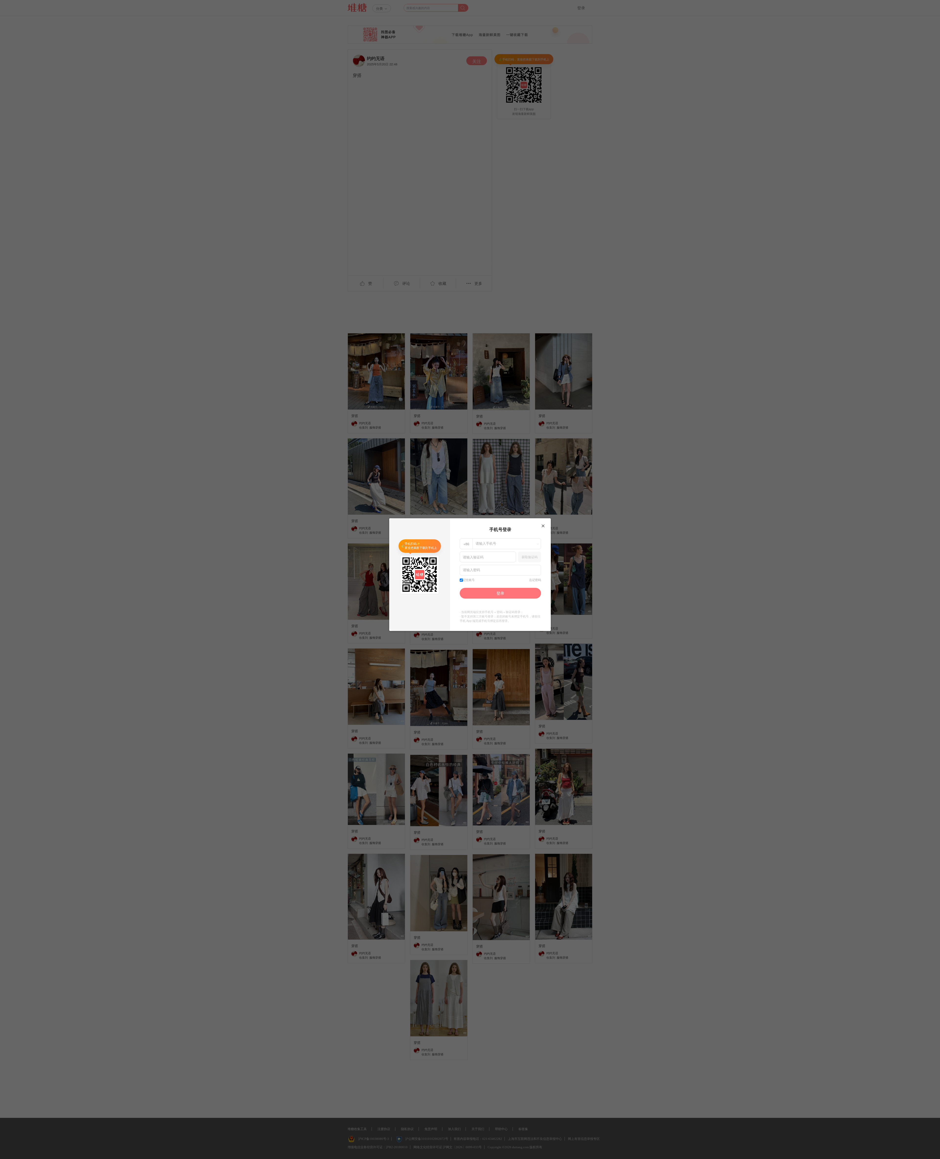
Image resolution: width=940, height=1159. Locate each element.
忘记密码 (535, 580)
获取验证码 (530, 557)
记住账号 (469, 580)
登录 (500, 593)
